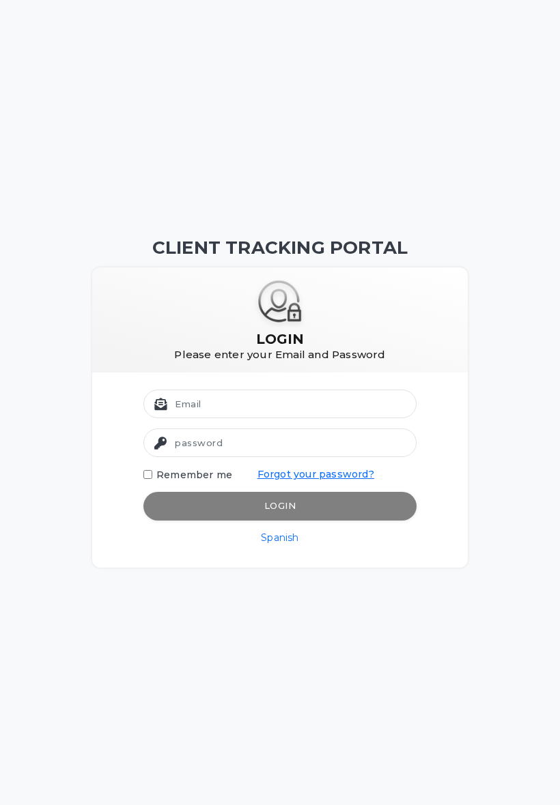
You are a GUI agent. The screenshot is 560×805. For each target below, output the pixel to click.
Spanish (279, 537)
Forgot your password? (315, 474)
